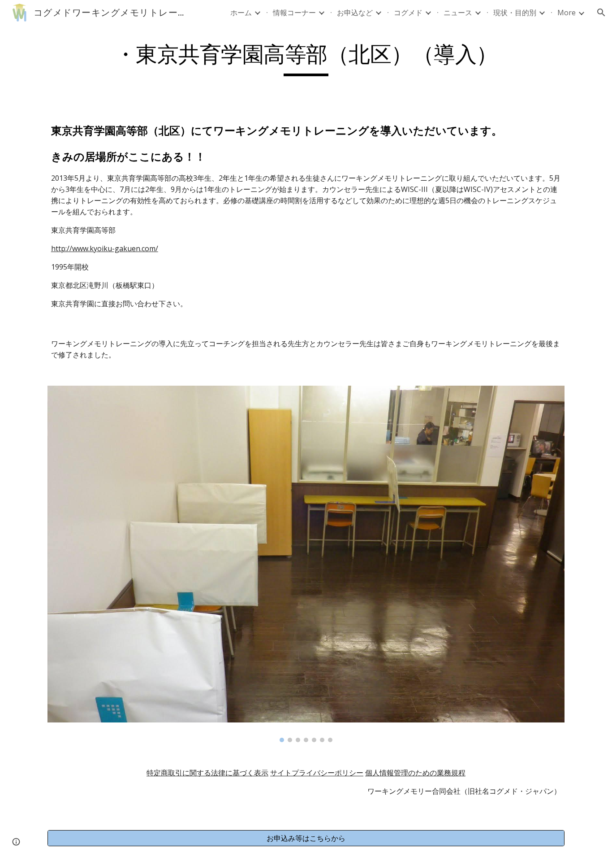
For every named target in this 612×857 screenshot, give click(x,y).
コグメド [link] (408, 12)
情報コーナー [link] (294, 12)
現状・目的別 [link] (514, 12)
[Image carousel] (306, 564)
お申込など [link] (355, 12)
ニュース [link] (458, 12)
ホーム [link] (241, 12)
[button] (601, 12)
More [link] (566, 12)
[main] (306, 59)
